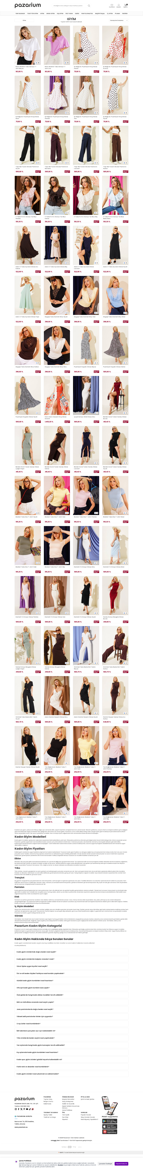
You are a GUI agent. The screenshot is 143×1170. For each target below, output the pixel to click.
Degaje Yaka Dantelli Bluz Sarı (85, 317)
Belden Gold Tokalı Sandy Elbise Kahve (56, 468)
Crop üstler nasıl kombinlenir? (28, 1024)
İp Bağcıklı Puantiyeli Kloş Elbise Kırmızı (114, 67)
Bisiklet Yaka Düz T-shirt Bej (55, 567)
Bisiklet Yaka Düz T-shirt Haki (26, 567)
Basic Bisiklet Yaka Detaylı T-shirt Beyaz (26, 67)
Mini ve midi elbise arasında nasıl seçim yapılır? (35, 1002)
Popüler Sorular (86, 1115)
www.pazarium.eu (21, 1127)
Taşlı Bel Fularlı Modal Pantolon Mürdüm (56, 167)
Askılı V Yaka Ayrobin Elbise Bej (56, 267)
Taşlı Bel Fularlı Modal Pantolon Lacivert (85, 167)
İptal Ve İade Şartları (87, 1099)
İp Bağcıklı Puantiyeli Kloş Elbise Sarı (85, 117)
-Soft (60, 1152)
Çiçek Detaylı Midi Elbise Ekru (84, 417)
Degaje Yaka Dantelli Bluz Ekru (56, 367)
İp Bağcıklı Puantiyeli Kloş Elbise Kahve (85, 67)
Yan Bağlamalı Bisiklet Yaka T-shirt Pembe (114, 768)
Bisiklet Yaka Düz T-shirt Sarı (55, 517)
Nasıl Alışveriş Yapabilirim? (89, 1119)
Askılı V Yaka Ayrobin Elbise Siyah (115, 267)
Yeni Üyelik (65, 1115)
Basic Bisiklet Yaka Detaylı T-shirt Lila (55, 67)
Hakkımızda (47, 1104)
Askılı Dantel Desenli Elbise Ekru (56, 717)
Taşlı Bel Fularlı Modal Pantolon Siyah (27, 167)
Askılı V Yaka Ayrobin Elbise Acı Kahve (27, 268)
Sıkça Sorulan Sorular (88, 1117)
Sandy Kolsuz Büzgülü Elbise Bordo (113, 618)
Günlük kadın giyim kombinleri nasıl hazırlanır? (35, 980)
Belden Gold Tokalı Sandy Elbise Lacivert (85, 468)
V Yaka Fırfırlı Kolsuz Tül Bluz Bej (85, 217)
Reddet (60, 1165)
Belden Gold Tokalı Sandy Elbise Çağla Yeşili (27, 468)
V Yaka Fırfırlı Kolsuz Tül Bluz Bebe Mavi (113, 217)
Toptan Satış (48, 1099)
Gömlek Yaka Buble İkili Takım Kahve (114, 668)
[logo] (28, 5)
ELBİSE (77, 13)
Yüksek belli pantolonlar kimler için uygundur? (35, 1016)
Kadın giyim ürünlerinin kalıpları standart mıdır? (35, 959)
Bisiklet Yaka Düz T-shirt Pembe (85, 517)
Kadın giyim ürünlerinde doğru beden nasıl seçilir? (36, 952)
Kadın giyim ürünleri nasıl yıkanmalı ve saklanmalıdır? (38, 1074)
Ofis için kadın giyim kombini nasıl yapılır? (33, 988)
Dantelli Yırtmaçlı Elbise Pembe (27, 617)
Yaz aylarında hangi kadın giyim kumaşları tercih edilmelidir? (41, 1045)
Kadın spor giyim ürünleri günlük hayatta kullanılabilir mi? (39, 1059)
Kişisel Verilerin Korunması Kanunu (70, 1107)
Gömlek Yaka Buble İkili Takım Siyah (26, 718)
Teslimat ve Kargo (50, 1117)
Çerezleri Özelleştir (105, 1164)
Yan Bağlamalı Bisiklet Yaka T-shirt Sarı (85, 768)
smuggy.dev (55, 1140)
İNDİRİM (124, 13)
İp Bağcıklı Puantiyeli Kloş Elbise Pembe (56, 117)
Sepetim (65, 1119)
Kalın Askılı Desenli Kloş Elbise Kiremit (55, 418)
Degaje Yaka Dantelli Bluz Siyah (56, 317)
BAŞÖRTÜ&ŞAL (100, 13)
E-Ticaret (65, 1152)
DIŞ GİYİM (60, 13)
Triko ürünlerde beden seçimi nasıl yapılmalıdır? (35, 1038)
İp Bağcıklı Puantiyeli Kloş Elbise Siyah (114, 117)
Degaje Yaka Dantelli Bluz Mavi (114, 317)
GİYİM (42, 13)
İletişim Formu (48, 1101)
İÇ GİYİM (110, 13)
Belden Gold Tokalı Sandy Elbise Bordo (114, 418)
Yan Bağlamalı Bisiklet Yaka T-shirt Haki (56, 818)
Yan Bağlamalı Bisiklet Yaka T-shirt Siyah (56, 768)
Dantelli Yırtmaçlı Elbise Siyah (85, 617)
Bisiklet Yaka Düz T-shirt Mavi (113, 517)
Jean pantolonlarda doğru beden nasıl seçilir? (35, 1009)
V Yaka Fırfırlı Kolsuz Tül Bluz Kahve (55, 217)
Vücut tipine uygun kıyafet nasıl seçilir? (32, 966)
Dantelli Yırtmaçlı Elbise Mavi (113, 567)
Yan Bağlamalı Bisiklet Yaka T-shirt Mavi (27, 818)
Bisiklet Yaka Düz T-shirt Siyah (26, 517)
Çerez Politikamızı (38, 1165)
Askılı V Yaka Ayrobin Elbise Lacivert (84, 268)
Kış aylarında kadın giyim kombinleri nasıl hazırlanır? (37, 1052)
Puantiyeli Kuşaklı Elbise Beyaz (85, 367)
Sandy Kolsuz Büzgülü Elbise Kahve (55, 668)
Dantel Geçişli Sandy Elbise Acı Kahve (114, 718)
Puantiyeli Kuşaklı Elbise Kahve (114, 367)
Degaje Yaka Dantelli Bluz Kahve (27, 367)
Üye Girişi (65, 1117)
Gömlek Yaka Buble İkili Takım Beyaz (85, 668)
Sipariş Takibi (48, 1115)
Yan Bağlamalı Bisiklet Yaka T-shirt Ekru (85, 818)
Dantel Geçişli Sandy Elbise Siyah (28, 767)
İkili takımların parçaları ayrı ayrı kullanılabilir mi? (36, 1031)
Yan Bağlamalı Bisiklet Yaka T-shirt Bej (114, 818)
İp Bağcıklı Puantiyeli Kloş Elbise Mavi (27, 117)
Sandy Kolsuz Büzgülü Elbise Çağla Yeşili (26, 668)
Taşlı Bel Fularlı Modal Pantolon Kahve (114, 167)
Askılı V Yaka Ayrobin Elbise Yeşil (27, 317)
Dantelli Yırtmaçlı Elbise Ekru (84, 567)
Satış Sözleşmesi (67, 1101)
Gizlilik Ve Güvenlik (68, 1104)
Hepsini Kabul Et (121, 1164)
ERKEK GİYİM (50, 13)
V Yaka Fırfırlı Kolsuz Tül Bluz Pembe (26, 217)
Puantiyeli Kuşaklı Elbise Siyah (26, 417)
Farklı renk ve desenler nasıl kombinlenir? (33, 1067)
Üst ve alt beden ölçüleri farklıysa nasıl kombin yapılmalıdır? (40, 973)
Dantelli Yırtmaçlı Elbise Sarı (55, 617)
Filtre (24, 20)
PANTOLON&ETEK (87, 13)
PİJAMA (117, 13)
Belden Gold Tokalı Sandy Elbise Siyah (114, 468)
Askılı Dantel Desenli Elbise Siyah (86, 717)
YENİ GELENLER (20, 13)
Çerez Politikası (67, 1110)
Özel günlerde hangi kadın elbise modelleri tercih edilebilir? (40, 995)
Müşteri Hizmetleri (68, 1099)
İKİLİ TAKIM (69, 13)
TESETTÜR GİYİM (32, 13)
